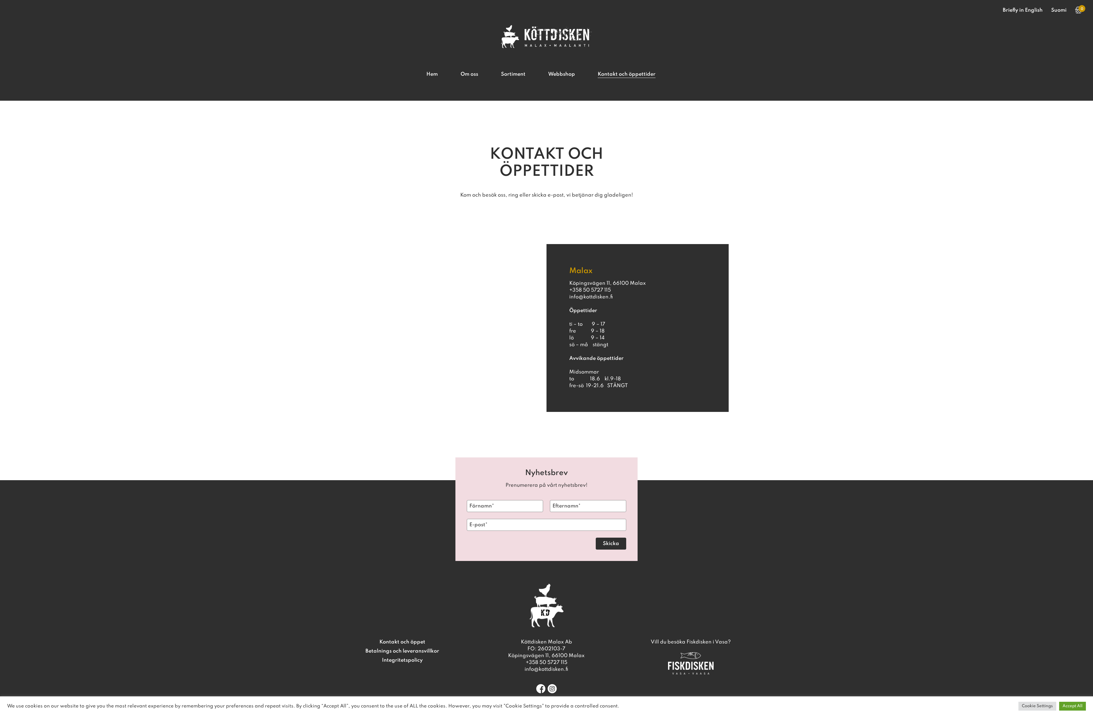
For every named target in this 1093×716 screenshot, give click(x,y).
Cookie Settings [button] (1037, 706)
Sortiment (513, 74)
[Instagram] (552, 688)
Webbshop (561, 74)
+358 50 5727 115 (546, 662)
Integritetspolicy (402, 660)
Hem (432, 74)
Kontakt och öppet (402, 642)
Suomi (1059, 10)
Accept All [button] (1072, 706)
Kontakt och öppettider (627, 74)
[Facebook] (540, 688)
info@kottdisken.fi (546, 669)
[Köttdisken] (546, 46)
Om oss (469, 74)
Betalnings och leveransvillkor (402, 651)
